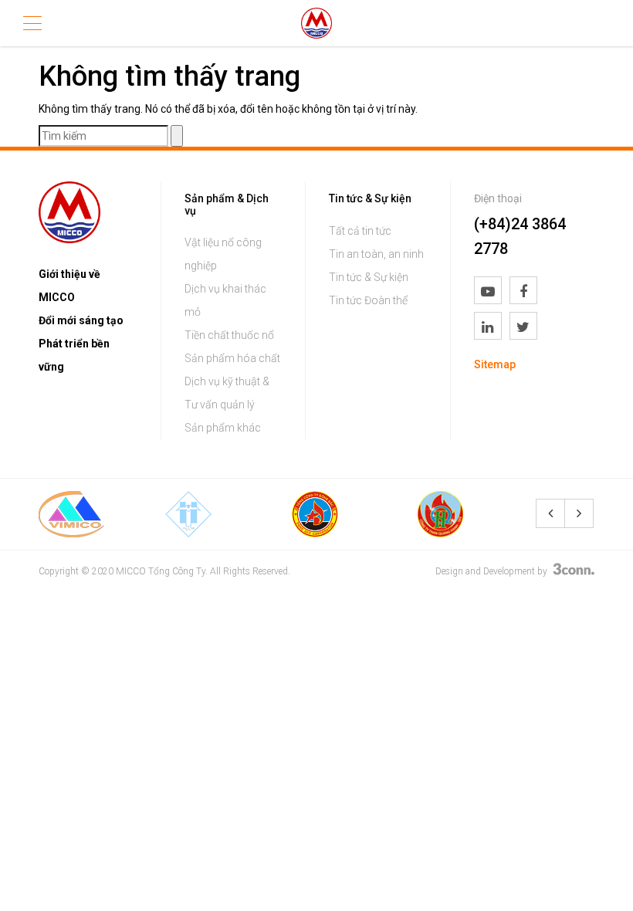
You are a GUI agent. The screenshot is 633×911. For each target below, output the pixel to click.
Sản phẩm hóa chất (232, 358)
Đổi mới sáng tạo (81, 320)
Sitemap (495, 364)
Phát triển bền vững (74, 355)
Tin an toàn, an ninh (376, 254)
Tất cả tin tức (360, 231)
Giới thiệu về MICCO (69, 285)
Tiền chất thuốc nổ (229, 335)
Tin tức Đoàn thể (368, 300)
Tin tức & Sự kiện (368, 277)
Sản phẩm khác (222, 428)
